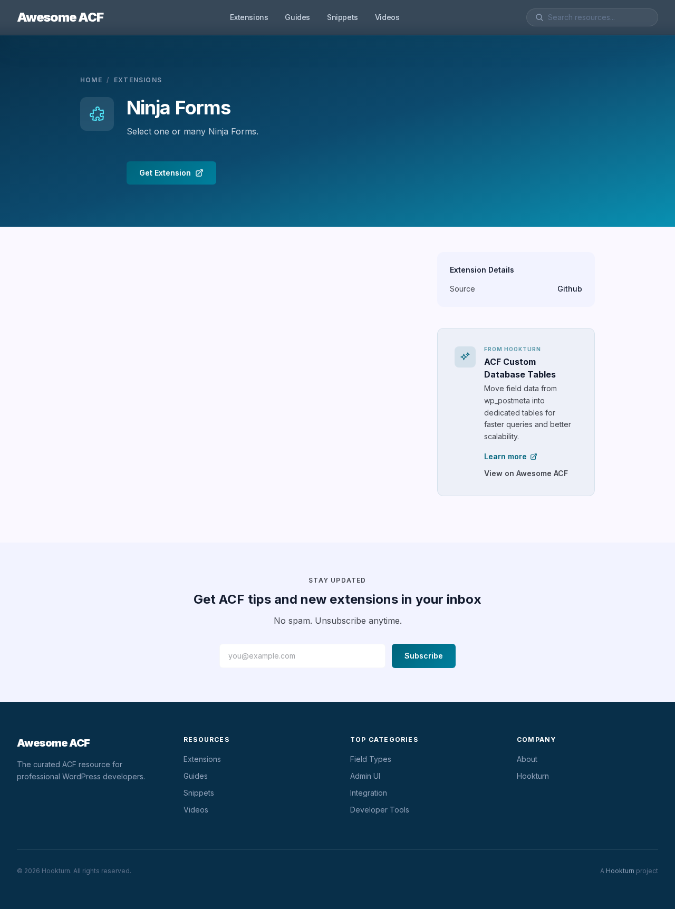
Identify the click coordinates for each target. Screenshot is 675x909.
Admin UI (365, 775)
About (527, 759)
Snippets (342, 17)
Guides (297, 17)
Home (91, 80)
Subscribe (423, 655)
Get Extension (165, 172)
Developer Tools (379, 809)
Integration (368, 792)
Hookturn (533, 775)
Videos (387, 17)
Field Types (370, 759)
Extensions (249, 17)
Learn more (505, 456)
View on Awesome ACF (526, 473)
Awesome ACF (60, 17)
